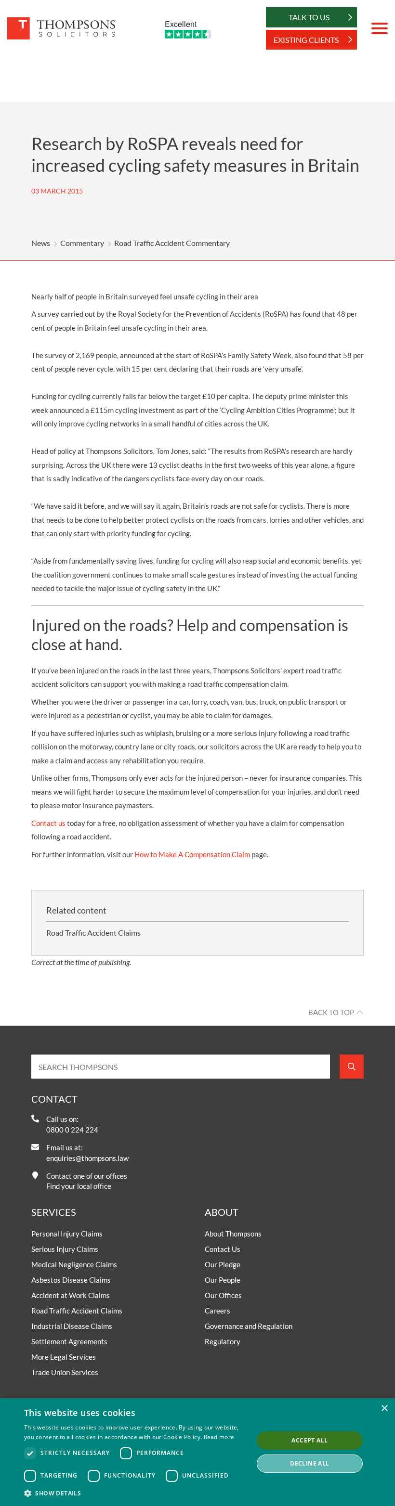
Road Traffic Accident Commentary (172, 242)
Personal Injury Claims (67, 1233)
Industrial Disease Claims (71, 1326)
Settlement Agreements (69, 1341)
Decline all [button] (309, 1463)
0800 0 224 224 (72, 1129)
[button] (135, 1493)
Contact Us (222, 1249)
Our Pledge (222, 1264)
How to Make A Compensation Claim (192, 854)
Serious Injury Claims (64, 1249)
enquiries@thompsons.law (87, 1158)
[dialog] (197, 1452)
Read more (219, 1437)
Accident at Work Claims (70, 1295)
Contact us (48, 823)
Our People (222, 1279)
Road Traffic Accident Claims (93, 932)
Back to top (331, 1012)
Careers (217, 1310)
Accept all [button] (309, 1440)
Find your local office (78, 1186)
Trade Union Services (64, 1372)
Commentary (82, 242)
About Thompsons (233, 1233)
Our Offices (223, 1295)
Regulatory (222, 1341)
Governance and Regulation (248, 1326)
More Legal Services (63, 1356)
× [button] (384, 1408)
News (40, 242)
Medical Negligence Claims (74, 1264)
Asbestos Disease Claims (71, 1279)
